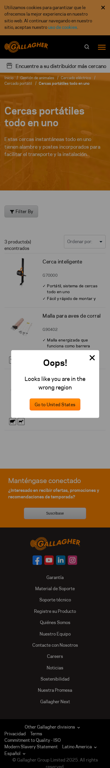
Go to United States (55, 405)
